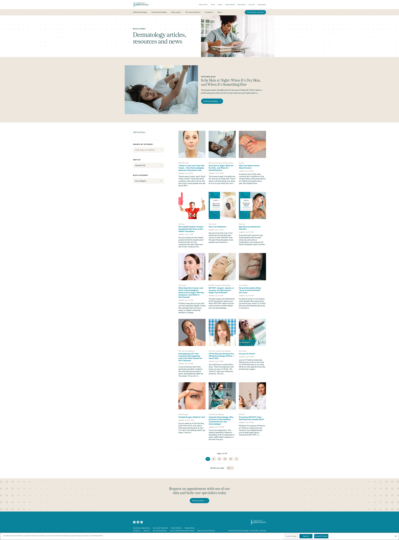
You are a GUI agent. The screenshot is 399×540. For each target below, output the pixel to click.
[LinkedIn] (138, 522)
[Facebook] (134, 522)
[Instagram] (141, 522)
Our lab (213, 4)
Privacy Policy (254, 531)
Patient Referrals (176, 528)
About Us (146, 531)
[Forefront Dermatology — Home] (141, 4)
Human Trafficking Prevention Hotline (182, 531)
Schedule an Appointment (141, 528)
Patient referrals (230, 4)
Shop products (262, 4)
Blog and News (190, 528)
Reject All (306, 536)
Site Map (263, 531)
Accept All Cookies (321, 536)
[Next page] (236, 459)
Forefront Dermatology (240, 531)
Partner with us (203, 4)
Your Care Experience (160, 531)
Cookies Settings (291, 536)
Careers (220, 4)
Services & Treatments (160, 528)
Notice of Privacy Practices (206, 531)
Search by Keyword (143, 144)
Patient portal (242, 4)
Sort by (137, 160)
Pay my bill (252, 4)
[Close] (395, 536)
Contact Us (136, 531)
